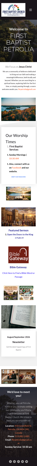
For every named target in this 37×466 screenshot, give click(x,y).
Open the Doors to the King (20, 234)
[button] (30, 10)
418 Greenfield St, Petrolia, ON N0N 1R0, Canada (20, 429)
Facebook (16, 167)
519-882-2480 (22, 436)
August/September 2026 (18, 337)
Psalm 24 (20, 238)
